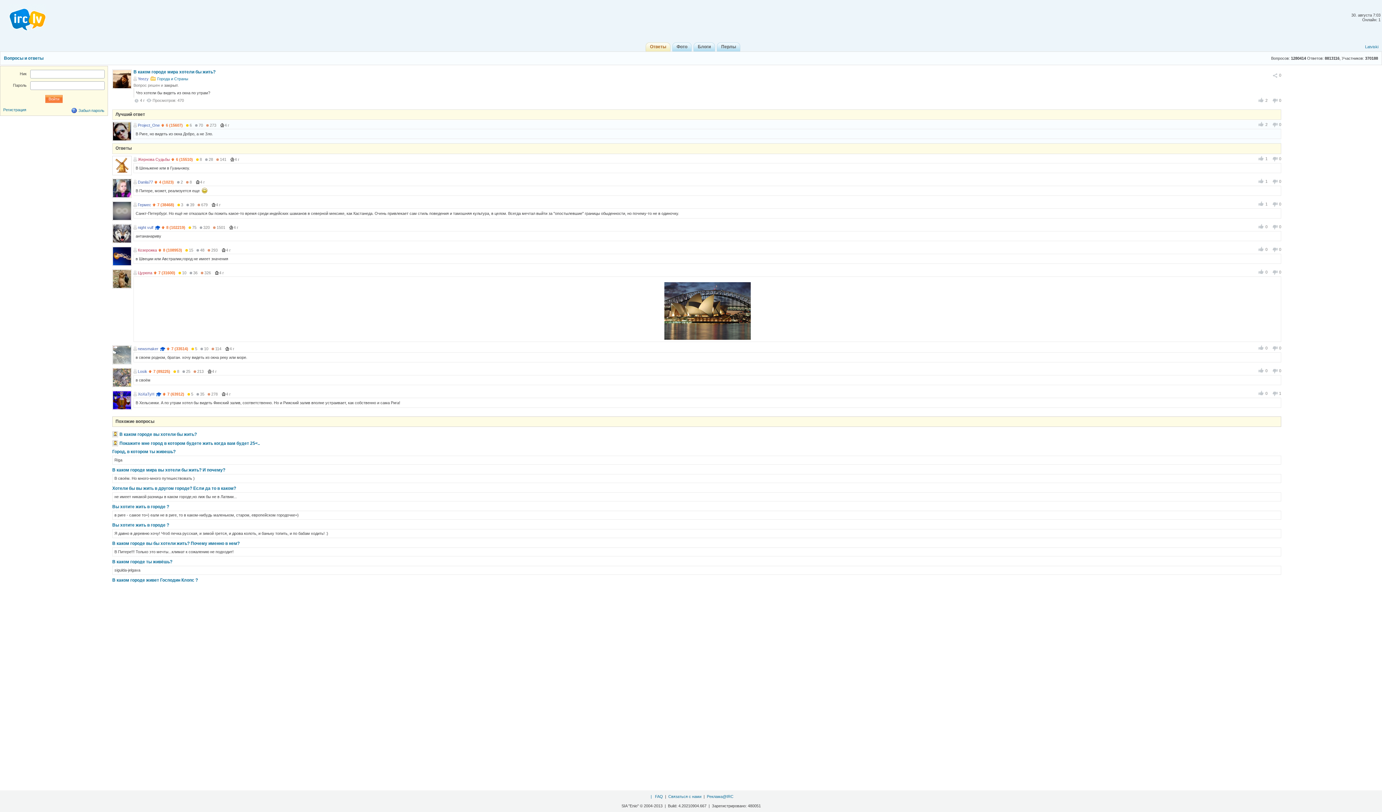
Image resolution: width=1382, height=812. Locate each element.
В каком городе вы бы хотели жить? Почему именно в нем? (176, 543)
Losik (142, 371)
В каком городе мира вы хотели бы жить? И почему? (168, 470)
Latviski (1371, 47)
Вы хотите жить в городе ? (140, 506)
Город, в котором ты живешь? (144, 451)
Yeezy (143, 79)
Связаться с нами (684, 796)
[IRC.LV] (23, 17)
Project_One (149, 125)
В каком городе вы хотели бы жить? (158, 434)
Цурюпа (145, 273)
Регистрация (14, 110)
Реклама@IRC (720, 796)
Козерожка (147, 250)
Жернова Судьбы (154, 159)
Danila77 (145, 182)
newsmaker (148, 349)
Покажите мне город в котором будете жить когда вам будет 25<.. (189, 443)
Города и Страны (172, 79)
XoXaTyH (146, 394)
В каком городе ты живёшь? (142, 561)
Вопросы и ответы (24, 58)
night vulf (145, 227)
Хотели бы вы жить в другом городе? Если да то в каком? (174, 488)
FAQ (659, 796)
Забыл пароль (91, 110)
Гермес (144, 205)
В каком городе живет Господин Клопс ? (155, 580)
